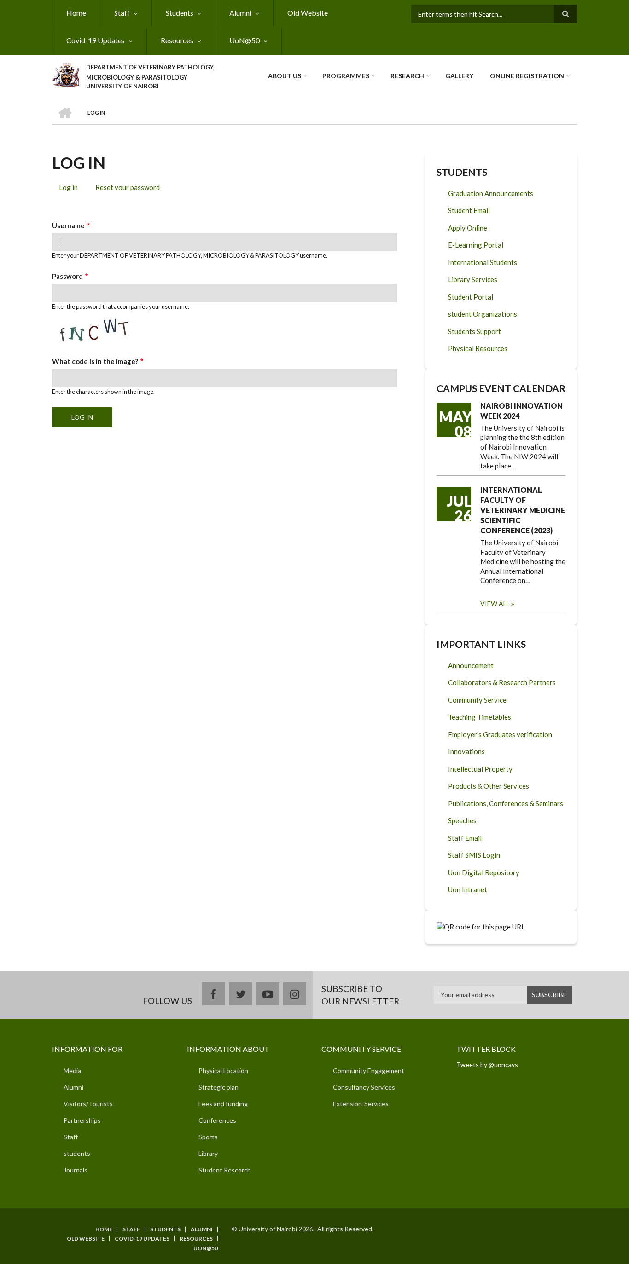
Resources (177, 40)
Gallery (459, 76)
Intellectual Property (480, 769)
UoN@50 (244, 40)
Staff (122, 12)
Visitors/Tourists (88, 1104)
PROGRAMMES (345, 76)
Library (208, 1153)
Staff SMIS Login (474, 855)
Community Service (477, 700)
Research (407, 76)
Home (76, 12)
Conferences (217, 1120)
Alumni (240, 12)
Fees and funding (223, 1104)
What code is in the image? (95, 361)
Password (67, 276)
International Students (482, 262)
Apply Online (467, 228)
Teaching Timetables (479, 717)
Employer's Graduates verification (500, 734)
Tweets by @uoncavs (487, 1064)
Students (179, 12)
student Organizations (482, 314)
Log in (72, 188)
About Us (284, 76)
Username (68, 225)
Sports (208, 1137)
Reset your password (127, 187)
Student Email (469, 210)
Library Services (472, 279)
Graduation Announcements (490, 193)
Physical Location (223, 1070)
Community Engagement (368, 1070)
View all (495, 603)
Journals (75, 1170)
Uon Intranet (467, 889)
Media (72, 1070)
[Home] (65, 73)
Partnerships (82, 1120)
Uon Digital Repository (483, 872)
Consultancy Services (364, 1087)
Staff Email (465, 838)
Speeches (462, 820)
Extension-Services (361, 1104)
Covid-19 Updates (95, 40)
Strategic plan (218, 1087)
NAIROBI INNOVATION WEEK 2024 (521, 410)
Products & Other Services (488, 786)
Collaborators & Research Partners (502, 682)
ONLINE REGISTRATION (527, 76)
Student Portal (470, 297)
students (77, 1153)
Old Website (307, 12)
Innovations (466, 751)
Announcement (471, 665)
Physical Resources (477, 348)
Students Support (474, 331)
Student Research (224, 1170)
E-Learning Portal (475, 245)
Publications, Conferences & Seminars (505, 803)
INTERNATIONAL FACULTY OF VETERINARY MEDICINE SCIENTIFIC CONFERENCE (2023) (522, 510)
